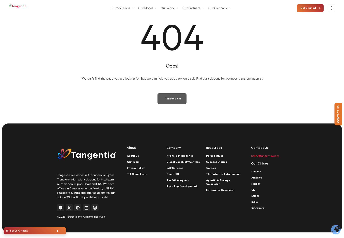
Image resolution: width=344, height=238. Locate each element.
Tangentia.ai (173, 98)
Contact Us (338, 114)
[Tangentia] (26, 8)
